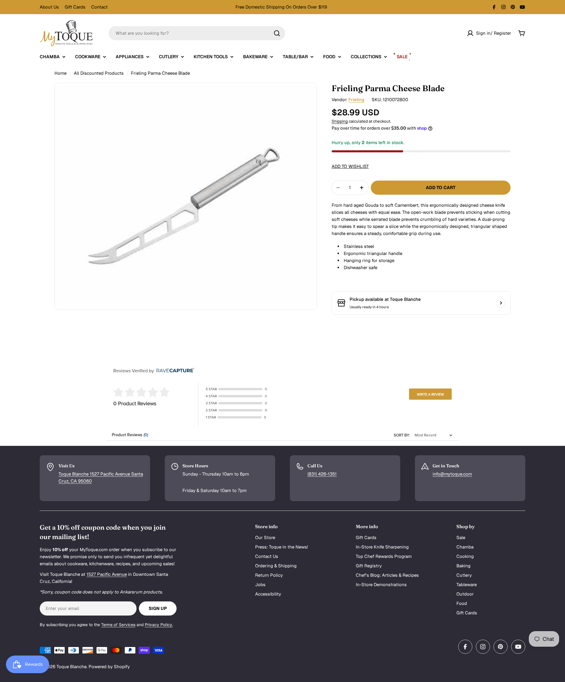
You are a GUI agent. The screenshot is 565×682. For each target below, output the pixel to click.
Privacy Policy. (159, 624)
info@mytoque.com (452, 474)
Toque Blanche (71, 666)
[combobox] (197, 33)
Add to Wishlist (350, 166)
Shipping (340, 121)
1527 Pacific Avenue (107, 574)
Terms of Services (118, 624)
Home (60, 73)
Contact (99, 7)
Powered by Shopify (109, 666)
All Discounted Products (99, 73)
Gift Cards (75, 7)
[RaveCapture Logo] (174, 370)
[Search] (276, 33)
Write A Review (430, 394)
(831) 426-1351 (322, 474)
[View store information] (501, 303)
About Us (49, 7)
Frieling (356, 99)
